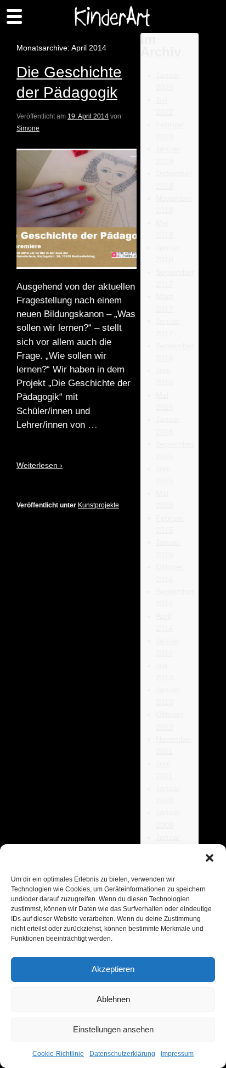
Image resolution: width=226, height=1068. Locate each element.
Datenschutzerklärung (122, 1054)
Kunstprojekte (98, 505)
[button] (209, 857)
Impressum (177, 1054)
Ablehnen (113, 999)
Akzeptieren (113, 969)
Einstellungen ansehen (113, 1029)
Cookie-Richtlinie (58, 1054)
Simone (27, 128)
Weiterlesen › (39, 465)
